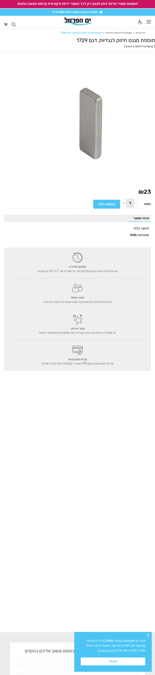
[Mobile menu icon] (149, 22)
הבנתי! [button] (113, 661)
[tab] (139, 218)
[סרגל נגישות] (140, 22)
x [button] (148, 635)
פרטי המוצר (141, 218)
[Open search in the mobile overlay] (14, 25)
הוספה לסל (106, 204)
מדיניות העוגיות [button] (107, 650)
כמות (147, 204)
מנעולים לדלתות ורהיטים (139, 46)
